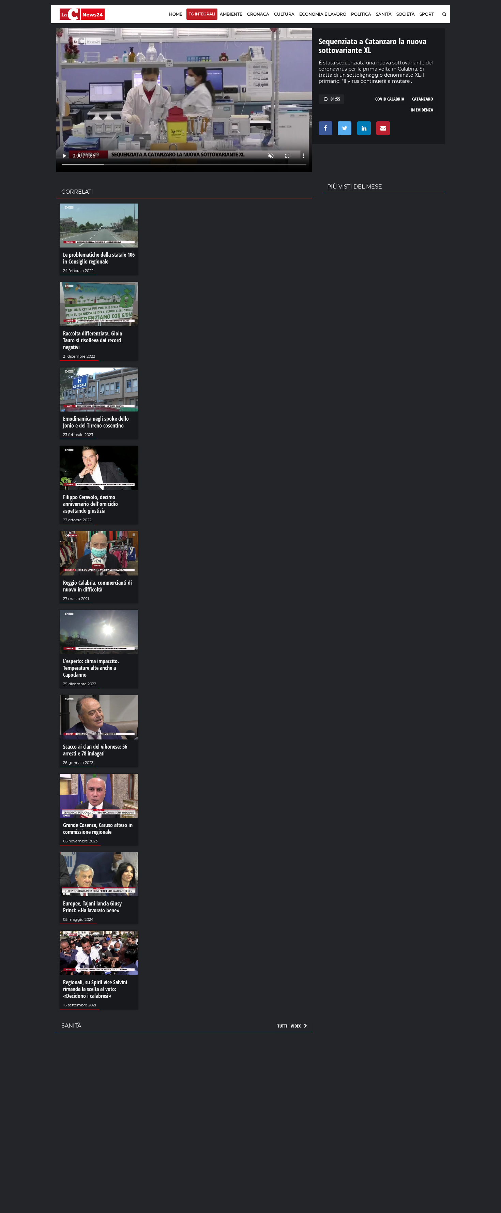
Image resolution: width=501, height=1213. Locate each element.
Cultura (284, 14)
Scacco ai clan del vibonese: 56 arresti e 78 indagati (95, 750)
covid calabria (389, 99)
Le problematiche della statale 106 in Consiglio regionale (99, 258)
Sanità (384, 14)
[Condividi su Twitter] (343, 129)
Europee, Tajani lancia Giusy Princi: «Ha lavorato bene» (92, 907)
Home (175, 14)
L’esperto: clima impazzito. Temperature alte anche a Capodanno (91, 667)
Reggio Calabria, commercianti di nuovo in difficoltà (97, 586)
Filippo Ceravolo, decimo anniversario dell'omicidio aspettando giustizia (90, 503)
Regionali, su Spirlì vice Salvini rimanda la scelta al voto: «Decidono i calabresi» (95, 989)
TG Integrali (202, 14)
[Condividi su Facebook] (324, 129)
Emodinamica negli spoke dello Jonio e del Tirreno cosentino (96, 422)
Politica (361, 14)
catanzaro (422, 99)
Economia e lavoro (322, 14)
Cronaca (258, 14)
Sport (427, 14)
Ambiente (231, 14)
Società (405, 14)
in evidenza (422, 110)
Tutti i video (290, 1026)
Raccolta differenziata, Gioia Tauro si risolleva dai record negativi (92, 340)
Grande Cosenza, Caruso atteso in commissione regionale (98, 828)
